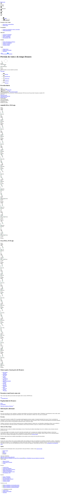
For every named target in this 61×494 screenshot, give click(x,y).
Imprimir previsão (5, 91)
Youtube (17, 487)
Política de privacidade (7, 50)
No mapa (2, 71)
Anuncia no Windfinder (7, 42)
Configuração (7, 20)
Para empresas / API (6, 37)
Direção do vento (3, 95)
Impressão (5, 51)
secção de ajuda (35, 434)
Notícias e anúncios (6, 43)
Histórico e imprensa (7, 35)
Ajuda (5, 18)
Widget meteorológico (7, 30)
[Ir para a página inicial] (0, 0)
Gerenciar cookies (6, 45)
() (5, 96)
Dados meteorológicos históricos (9, 41)
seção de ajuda (39, 448)
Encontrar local (5, 398)
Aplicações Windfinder (7, 34)
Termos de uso (5, 49)
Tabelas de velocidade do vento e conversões (11, 29)
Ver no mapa (4, 53)
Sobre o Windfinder (6, 36)
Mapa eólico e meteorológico (8, 24)
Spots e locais (5, 25)
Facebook (10, 53)
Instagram (17, 486)
